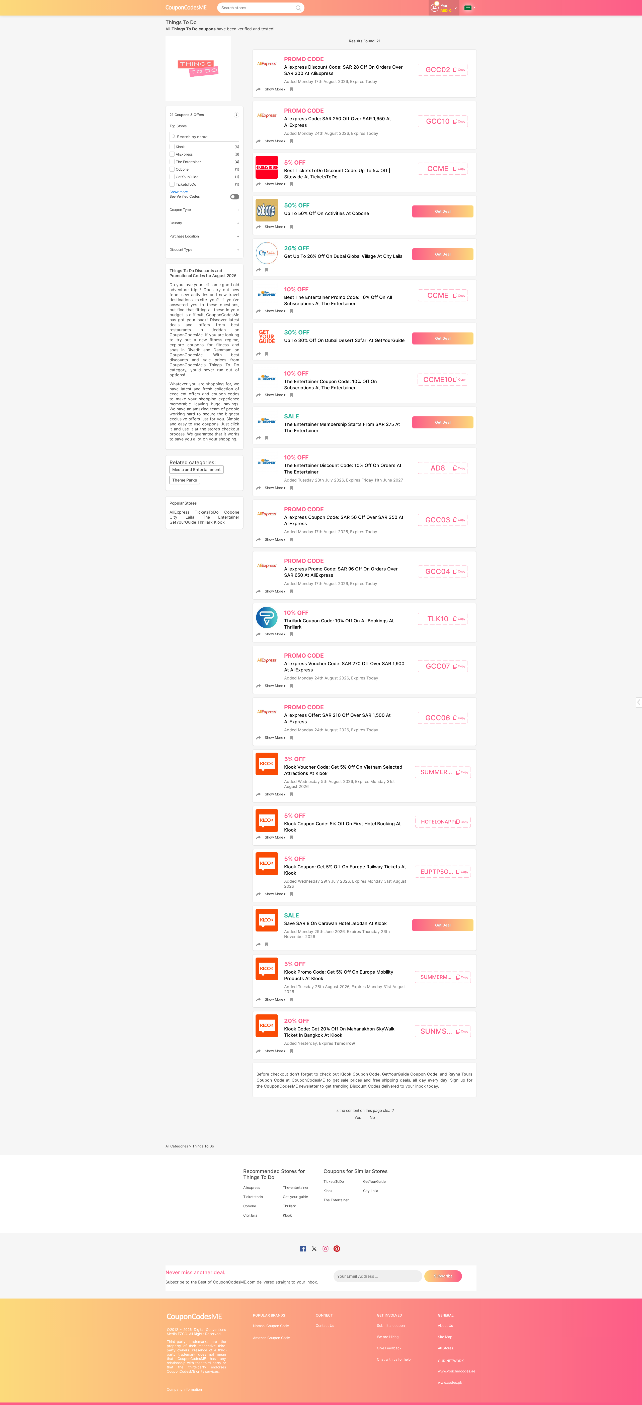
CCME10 (437, 379)
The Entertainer (221, 517)
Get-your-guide (295, 1197)
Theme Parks (184, 480)
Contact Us (325, 1325)
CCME (437, 168)
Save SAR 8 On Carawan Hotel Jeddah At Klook (335, 923)
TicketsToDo (207, 512)
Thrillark (205, 522)
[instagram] (325, 1249)
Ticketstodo (253, 1197)
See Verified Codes (185, 196)
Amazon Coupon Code (271, 1338)
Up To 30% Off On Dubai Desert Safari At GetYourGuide (344, 340)
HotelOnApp (438, 822)
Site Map (445, 1337)
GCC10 (438, 121)
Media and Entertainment (196, 469)
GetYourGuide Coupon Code (409, 1074)
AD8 (438, 468)
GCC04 (437, 571)
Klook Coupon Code (360, 1074)
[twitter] (314, 1249)
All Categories (177, 1146)
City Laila (182, 517)
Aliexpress (251, 1187)
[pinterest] (337, 1249)
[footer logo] (197, 1317)
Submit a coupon (391, 1325)
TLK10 (437, 619)
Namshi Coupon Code (271, 1326)
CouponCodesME (281, 1086)
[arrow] (638, 702)
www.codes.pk (450, 1382)
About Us (445, 1325)
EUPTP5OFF (438, 871)
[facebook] (303, 1249)
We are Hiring (388, 1337)
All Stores (445, 1348)
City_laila (250, 1215)
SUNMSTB (438, 1031)
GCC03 (437, 520)
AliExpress (179, 512)
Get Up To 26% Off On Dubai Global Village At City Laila (343, 256)
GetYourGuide (183, 522)
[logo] (186, 8)
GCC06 (437, 718)
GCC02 (438, 69)
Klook (219, 522)
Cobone (231, 512)
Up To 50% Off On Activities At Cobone (326, 213)
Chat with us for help (394, 1359)
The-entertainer (295, 1187)
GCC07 (438, 666)
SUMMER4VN (440, 772)
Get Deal (443, 211)
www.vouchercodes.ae (456, 1371)
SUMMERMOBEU (441, 977)
